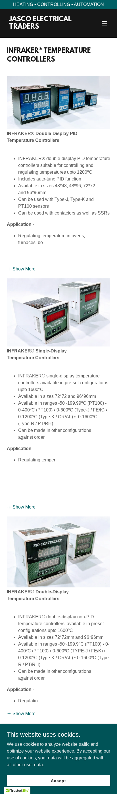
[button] (104, 23)
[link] (43, 27)
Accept (58, 780)
